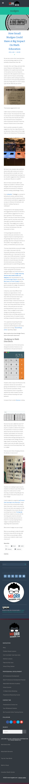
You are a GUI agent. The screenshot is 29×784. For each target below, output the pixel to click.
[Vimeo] (18, 722)
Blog (4, 647)
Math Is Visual (5, 765)
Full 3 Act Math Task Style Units (11, 655)
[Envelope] (21, 722)
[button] (3, 3)
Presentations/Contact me (10, 704)
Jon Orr (18, 52)
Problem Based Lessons (9, 651)
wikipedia (9, 194)
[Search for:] (14, 564)
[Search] (24, 564)
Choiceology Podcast (11, 279)
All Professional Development (11, 676)
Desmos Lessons (8, 659)
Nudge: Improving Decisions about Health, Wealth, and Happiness (14, 275)
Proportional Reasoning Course (11, 695)
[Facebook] (7, 722)
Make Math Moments (7, 751)
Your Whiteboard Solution (10, 708)
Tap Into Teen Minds (6, 758)
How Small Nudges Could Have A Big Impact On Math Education (14, 41)
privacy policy (22, 777)
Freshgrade (19, 512)
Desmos (18, 400)
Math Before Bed (5, 744)
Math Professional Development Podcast (14, 680)
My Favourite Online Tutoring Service (13, 712)
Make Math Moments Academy (11, 683)
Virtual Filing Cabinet (8, 666)
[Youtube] (14, 722)
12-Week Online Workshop (10, 691)
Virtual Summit (7, 687)
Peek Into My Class (8, 662)
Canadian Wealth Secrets (8, 772)
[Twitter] (11, 722)
